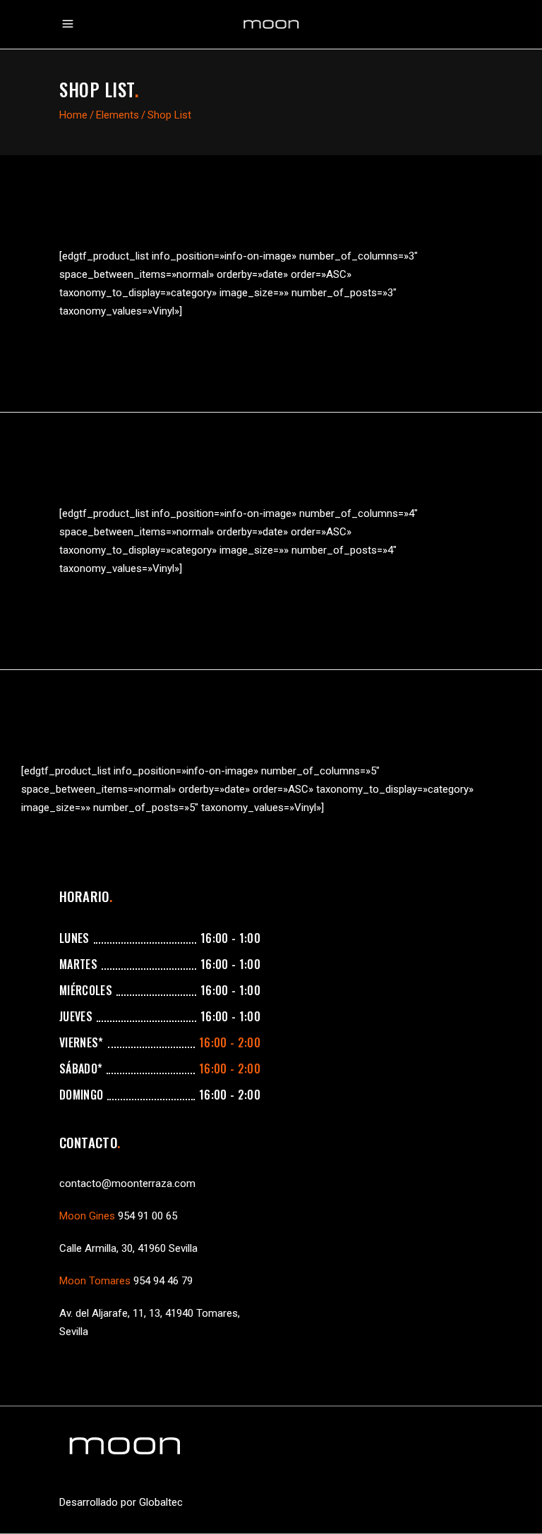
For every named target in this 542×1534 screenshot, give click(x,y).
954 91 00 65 (147, 1216)
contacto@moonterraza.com (127, 1183)
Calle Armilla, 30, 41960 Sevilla (128, 1248)
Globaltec (161, 1502)
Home (73, 115)
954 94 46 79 (163, 1280)
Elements (117, 115)
